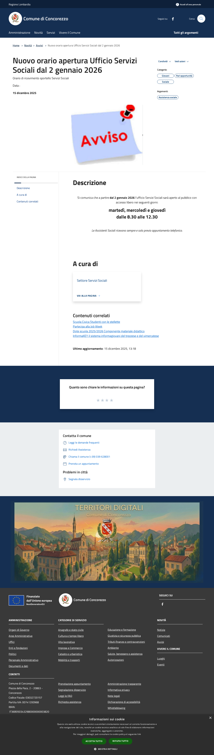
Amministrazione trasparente (124, 684)
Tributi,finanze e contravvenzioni (126, 642)
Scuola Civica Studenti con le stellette (96, 322)
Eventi (161, 665)
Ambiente (113, 648)
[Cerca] (201, 19)
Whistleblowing (116, 708)
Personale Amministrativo (23, 660)
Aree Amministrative (20, 636)
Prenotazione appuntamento (74, 684)
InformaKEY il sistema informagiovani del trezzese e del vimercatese (116, 336)
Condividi (163, 61)
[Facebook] (171, 18)
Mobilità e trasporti (69, 660)
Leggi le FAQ (65, 696)
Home (16, 45)
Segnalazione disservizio (72, 690)
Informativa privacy (119, 690)
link (139, 734)
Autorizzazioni (116, 660)
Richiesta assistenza (69, 702)
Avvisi (39, 45)
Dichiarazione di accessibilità (124, 702)
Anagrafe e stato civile (71, 630)
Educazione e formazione (122, 630)
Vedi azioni (180, 61)
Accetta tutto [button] (94, 741)
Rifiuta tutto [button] (120, 741)
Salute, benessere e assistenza (125, 654)
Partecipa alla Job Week (87, 326)
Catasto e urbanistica (70, 654)
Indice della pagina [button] (26, 177)
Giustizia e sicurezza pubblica (124, 636)
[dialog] (107, 734)
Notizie (161, 630)
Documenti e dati (18, 666)
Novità (28, 45)
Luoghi (161, 658)
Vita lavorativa (66, 642)
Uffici (12, 642)
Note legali (114, 696)
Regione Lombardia (19, 4)
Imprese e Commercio (70, 648)
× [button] (210, 718)
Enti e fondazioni (18, 648)
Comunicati (163, 636)
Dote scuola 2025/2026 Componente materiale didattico (109, 331)
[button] (106, 749)
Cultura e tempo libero (71, 636)
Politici (12, 654)
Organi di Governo (19, 630)
